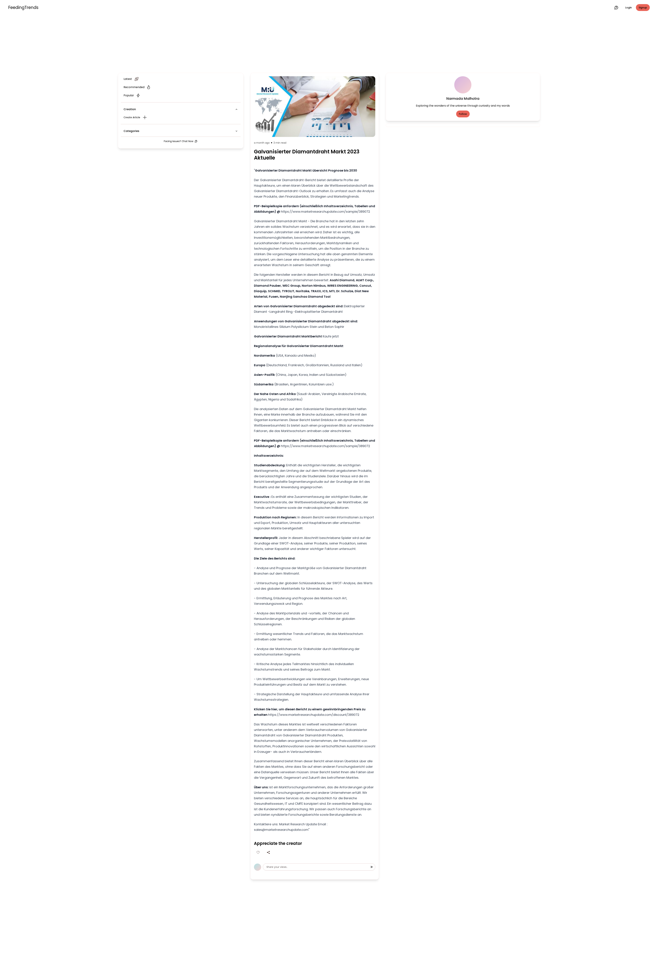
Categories (131, 131)
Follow (463, 114)
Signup (643, 7)
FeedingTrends (23, 7)
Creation (130, 109)
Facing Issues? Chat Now (178, 141)
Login (628, 7)
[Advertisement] (329, 43)
